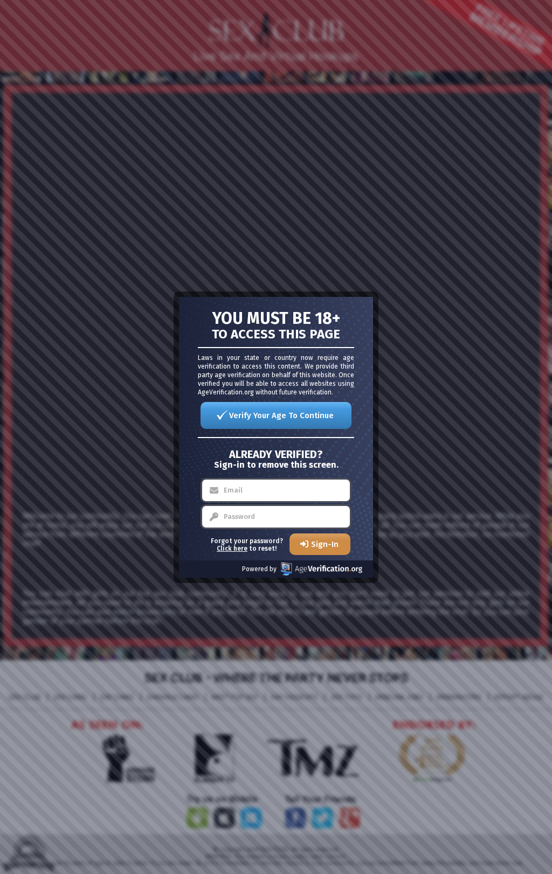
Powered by (259, 569)
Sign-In (325, 544)
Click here (232, 548)
